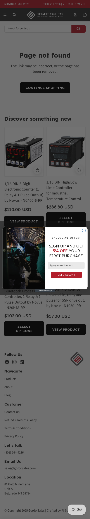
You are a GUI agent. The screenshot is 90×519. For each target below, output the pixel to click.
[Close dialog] (84, 230)
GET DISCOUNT (66, 274)
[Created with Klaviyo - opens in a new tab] (45, 290)
